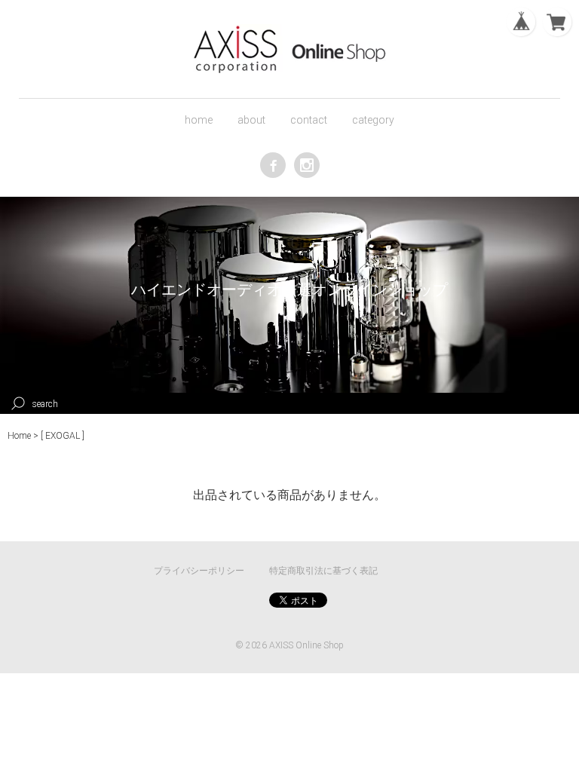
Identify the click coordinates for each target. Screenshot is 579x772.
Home (19, 435)
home (199, 120)
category (373, 120)
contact (308, 120)
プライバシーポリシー (199, 570)
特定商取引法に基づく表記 (323, 570)
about (251, 120)
